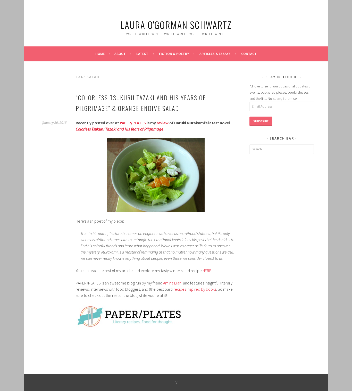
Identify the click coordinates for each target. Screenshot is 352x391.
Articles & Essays (215, 53)
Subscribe (261, 121)
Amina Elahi (172, 283)
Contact (249, 53)
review (163, 122)
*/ (176, 382)
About (120, 53)
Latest (142, 53)
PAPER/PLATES (133, 122)
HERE (207, 270)
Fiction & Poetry (174, 53)
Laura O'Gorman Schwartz (176, 24)
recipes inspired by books (194, 289)
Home (100, 53)
